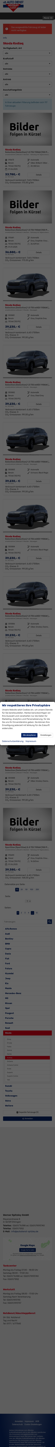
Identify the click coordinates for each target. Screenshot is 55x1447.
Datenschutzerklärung (13, 741)
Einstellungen (45, 735)
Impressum (31, 741)
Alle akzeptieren (29, 735)
